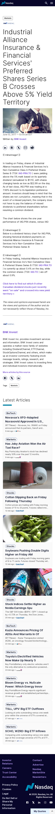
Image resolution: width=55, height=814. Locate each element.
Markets (7, 18)
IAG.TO (34, 272)
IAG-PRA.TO (24, 173)
